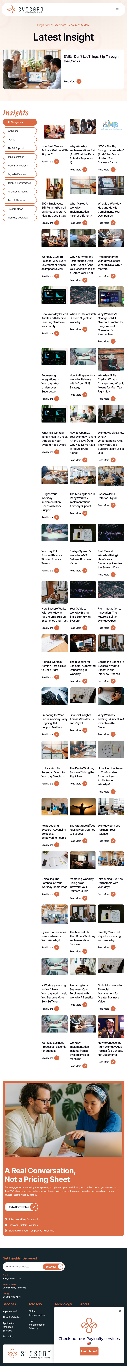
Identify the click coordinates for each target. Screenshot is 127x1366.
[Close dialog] (120, 1311)
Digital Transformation (37, 1313)
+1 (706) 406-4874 (12, 1297)
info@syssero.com (12, 1278)
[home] (25, 9)
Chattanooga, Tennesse (14, 1287)
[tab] (20, 122)
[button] (117, 9)
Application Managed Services (9, 1327)
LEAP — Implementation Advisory (37, 1324)
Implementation (11, 1311)
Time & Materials (12, 1317)
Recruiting (8, 1336)
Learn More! (89, 1351)
